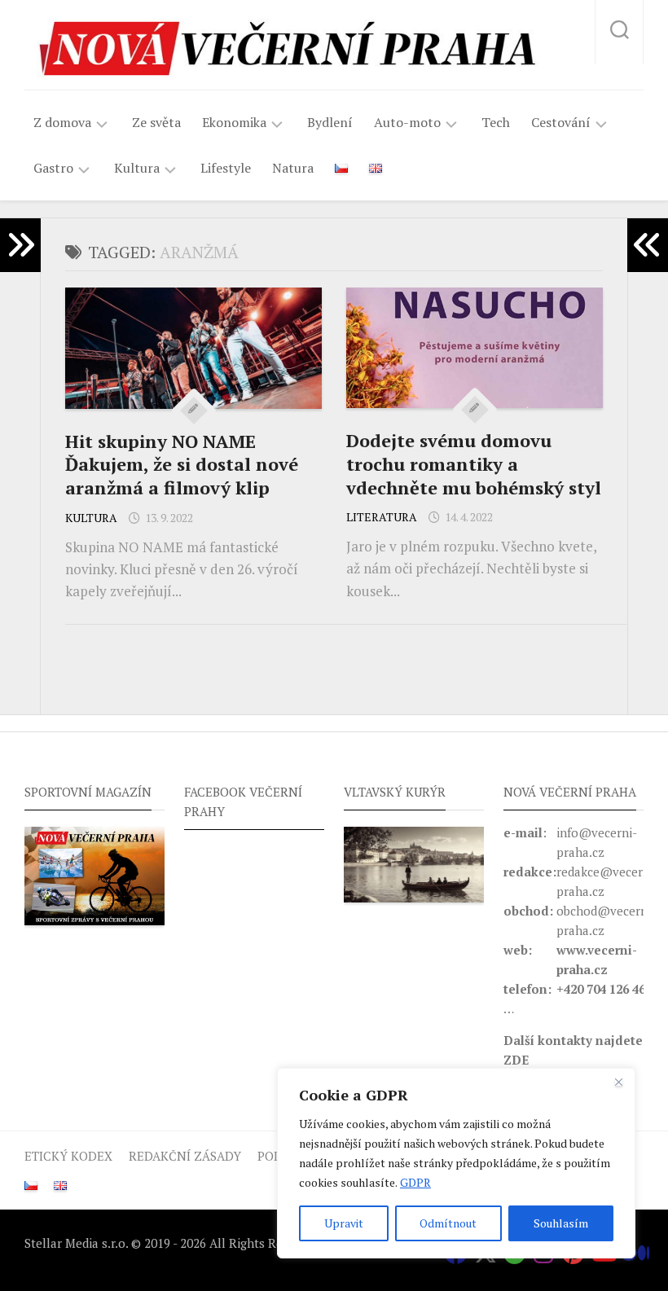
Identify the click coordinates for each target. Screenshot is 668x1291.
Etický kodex (68, 1156)
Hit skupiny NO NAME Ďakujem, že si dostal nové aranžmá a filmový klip (181, 464)
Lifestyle (225, 168)
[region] (456, 1163)
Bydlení (330, 122)
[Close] (618, 1081)
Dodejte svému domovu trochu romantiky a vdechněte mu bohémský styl (473, 463)
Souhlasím (561, 1223)
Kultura (137, 168)
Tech (495, 122)
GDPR (415, 1182)
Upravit (343, 1223)
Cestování (561, 122)
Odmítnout (448, 1223)
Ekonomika (234, 122)
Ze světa (156, 122)
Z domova (62, 122)
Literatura (381, 517)
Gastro (53, 168)
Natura (293, 168)
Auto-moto (407, 122)
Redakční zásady (185, 1156)
